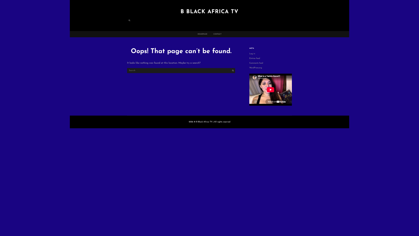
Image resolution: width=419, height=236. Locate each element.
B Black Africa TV (209, 12)
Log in (252, 54)
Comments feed (256, 63)
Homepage (202, 34)
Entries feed (254, 58)
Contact (217, 34)
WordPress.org (255, 68)
